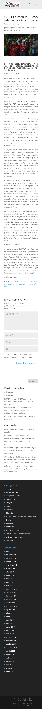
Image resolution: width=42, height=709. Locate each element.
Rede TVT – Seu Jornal (14, 537)
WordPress (28, 706)
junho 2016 (10, 658)
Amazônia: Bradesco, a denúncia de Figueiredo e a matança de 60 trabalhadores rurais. (19, 438)
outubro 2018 (11, 561)
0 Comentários (16, 30)
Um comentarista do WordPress (16, 429)
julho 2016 (10, 654)
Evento (8, 520)
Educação (9, 513)
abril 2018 (9, 582)
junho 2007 (10, 672)
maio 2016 (10, 661)
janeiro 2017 (10, 634)
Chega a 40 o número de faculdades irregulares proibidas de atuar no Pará (21, 469)
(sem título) (8, 395)
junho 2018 (10, 575)
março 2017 (10, 627)
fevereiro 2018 (11, 589)
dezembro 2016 (11, 637)
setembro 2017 (11, 606)
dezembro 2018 (11, 555)
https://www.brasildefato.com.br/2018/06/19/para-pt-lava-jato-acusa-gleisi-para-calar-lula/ (21, 284)
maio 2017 (10, 620)
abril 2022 (9, 551)
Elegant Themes (26, 703)
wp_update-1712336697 (16, 28)
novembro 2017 (11, 599)
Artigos (7, 30)
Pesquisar (33, 381)
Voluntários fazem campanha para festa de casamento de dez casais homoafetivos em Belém (20, 460)
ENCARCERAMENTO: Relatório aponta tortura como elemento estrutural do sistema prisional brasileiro (18, 410)
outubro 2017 (11, 603)
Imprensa (9, 523)
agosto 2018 (10, 568)
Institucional (10, 527)
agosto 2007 (10, 668)
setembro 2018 (11, 565)
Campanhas (10, 499)
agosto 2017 (10, 610)
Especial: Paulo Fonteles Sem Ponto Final (21, 516)
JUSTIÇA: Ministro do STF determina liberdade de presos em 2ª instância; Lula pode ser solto (19, 401)
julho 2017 (10, 613)
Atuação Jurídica (12, 492)
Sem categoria (11, 541)
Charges (9, 503)
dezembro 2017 (11, 596)
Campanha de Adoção (14, 496)
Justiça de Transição (13, 530)
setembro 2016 (11, 647)
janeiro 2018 (10, 592)
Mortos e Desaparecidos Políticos (18, 534)
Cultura (8, 506)
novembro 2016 (11, 641)
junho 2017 (10, 616)
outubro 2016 (11, 644)
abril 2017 (9, 623)
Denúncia (9, 510)
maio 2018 (10, 579)
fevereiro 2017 (11, 630)
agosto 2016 (10, 651)
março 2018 (10, 586)
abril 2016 (9, 665)
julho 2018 (10, 572)
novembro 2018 (11, 558)
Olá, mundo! (9, 392)
